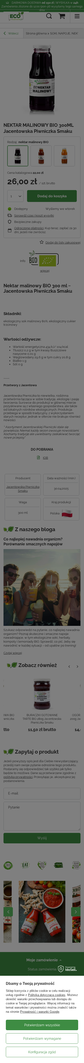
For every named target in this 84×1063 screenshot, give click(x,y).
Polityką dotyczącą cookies (46, 995)
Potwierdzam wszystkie (42, 1025)
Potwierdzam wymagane (42, 1038)
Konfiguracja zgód (42, 1052)
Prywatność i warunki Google (39, 1011)
